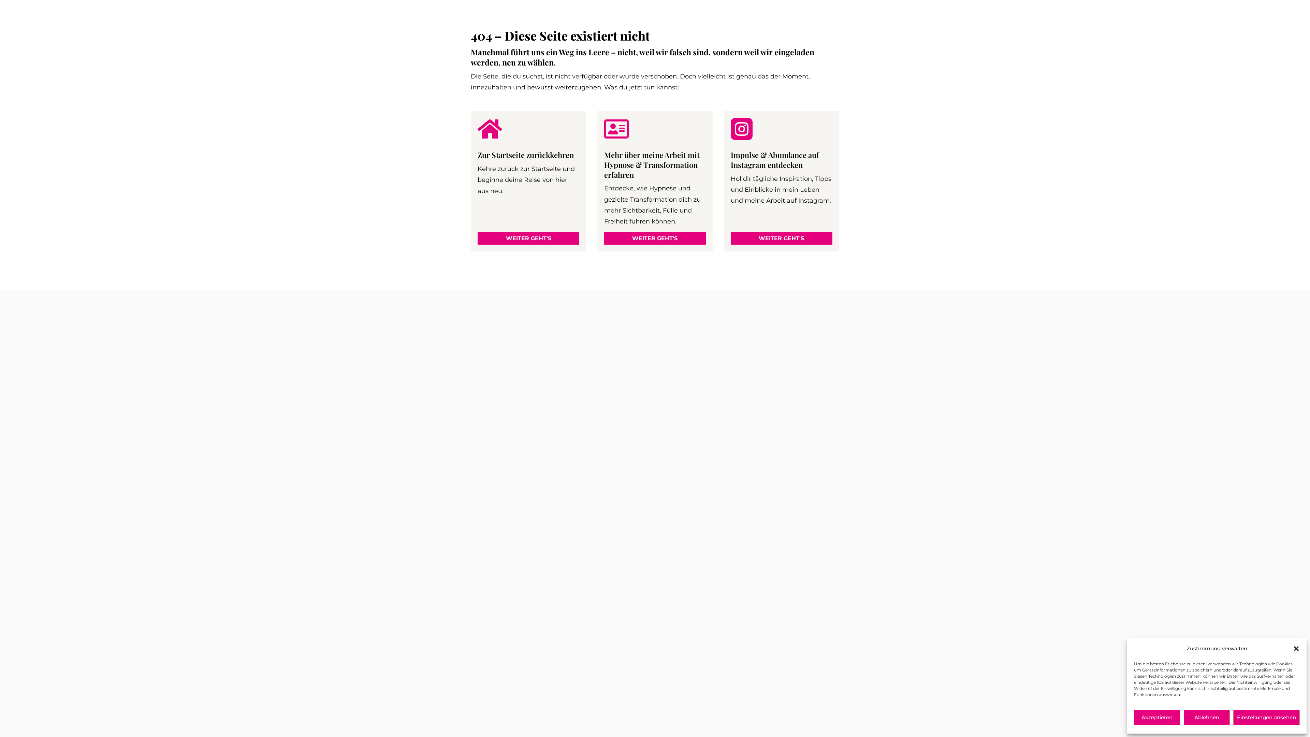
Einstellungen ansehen (1266, 717)
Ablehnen (1206, 717)
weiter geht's (528, 238)
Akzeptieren (1157, 717)
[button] (1296, 648)
